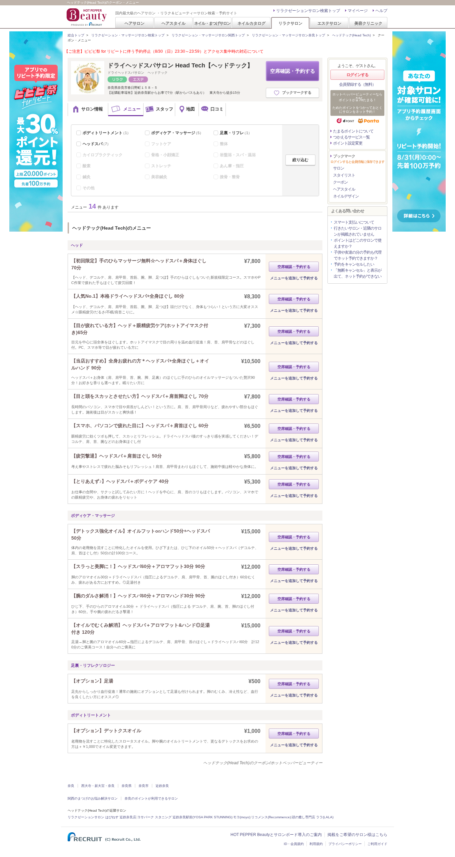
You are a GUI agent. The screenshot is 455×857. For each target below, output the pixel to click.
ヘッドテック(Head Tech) (351, 35)
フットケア (161, 144)
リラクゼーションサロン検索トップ (308, 10)
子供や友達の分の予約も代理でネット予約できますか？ (357, 255)
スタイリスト (344, 175)
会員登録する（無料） (357, 84)
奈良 (71, 786)
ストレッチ (161, 166)
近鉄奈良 (162, 786)
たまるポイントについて (353, 131)
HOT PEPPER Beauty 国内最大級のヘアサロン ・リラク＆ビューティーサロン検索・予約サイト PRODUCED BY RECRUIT (87, 17)
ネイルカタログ (251, 23)
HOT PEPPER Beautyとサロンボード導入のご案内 (276, 834)
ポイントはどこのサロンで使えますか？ (357, 243)
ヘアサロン (135, 23)
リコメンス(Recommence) (271, 817)
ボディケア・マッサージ (177, 133)
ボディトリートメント (107, 133)
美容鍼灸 (159, 177)
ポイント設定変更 (347, 143)
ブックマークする (296, 92)
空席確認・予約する (292, 71)
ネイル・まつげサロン (212, 23)
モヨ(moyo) (241, 817)
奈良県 (127, 786)
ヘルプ (381, 10)
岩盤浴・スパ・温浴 (238, 155)
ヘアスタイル (174, 23)
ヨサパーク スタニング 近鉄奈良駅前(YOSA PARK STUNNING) (184, 817)
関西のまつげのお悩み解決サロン (93, 798)
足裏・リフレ (236, 133)
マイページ (358, 10)
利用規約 (316, 844)
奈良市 (144, 786)
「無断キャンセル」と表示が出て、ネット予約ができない (357, 273)
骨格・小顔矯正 (165, 155)
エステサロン (329, 23)
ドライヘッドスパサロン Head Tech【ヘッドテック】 (180, 65)
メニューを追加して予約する (294, 278)
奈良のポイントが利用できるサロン (151, 798)
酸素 (87, 166)
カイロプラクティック (103, 155)
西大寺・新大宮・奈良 (98, 786)
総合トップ (76, 35)
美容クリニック (368, 23)
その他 (89, 188)
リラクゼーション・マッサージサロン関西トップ (208, 35)
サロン (338, 168)
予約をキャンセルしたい (354, 264)
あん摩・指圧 (232, 166)
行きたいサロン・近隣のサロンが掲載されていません (357, 231)
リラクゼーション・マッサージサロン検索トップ (128, 35)
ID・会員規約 (294, 844)
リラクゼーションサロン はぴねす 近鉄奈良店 (102, 817)
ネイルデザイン (346, 196)
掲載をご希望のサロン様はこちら (357, 834)
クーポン (340, 182)
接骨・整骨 (230, 177)
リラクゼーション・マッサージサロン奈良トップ (288, 35)
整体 (224, 144)
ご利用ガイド (377, 844)
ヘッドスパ (97, 144)
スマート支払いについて (354, 222)
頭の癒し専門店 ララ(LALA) (312, 817)
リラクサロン (290, 23)
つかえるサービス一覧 (351, 137)
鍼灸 (87, 177)
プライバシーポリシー (345, 844)
